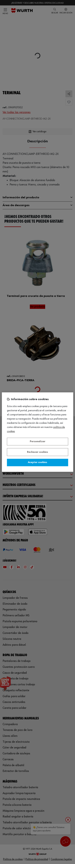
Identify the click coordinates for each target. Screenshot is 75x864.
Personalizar (37, 441)
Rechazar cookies (37, 452)
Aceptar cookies (37, 462)
